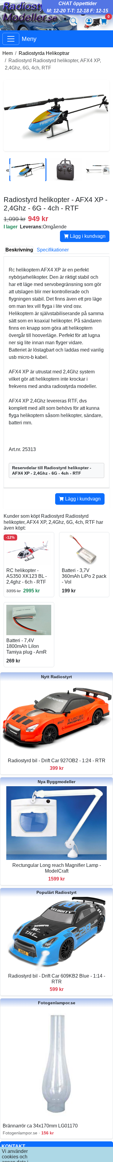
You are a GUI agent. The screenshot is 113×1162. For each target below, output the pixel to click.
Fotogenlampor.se (56, 1002)
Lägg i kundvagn (87, 236)
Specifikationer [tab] (53, 249)
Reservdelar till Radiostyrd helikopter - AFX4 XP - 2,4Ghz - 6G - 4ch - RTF (51, 470)
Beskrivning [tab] (19, 249)
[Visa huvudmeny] (10, 39)
